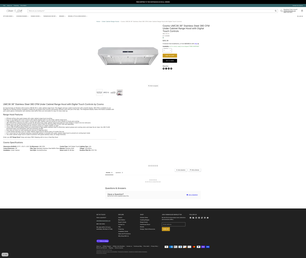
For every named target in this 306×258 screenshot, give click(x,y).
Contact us (129, 246)
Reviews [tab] (108, 172)
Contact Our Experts (298, 5)
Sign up (165, 229)
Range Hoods (35, 16)
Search (120, 217)
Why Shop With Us (123, 236)
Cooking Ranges (21, 16)
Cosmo (167, 36)
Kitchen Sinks (8, 16)
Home (98, 21)
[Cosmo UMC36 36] (99, 92)
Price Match (23, 5)
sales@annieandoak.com (103, 220)
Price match (146, 246)
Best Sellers (121, 220)
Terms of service (119, 248)
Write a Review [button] (195, 170)
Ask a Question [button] (181, 170)
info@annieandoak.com (290, 11)
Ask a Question (193, 195)
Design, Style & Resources (77, 16)
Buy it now (170, 61)
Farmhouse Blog (138, 246)
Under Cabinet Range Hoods (110, 21)
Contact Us (121, 224)
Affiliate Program (107, 246)
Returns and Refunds (101, 248)
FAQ (4, 5)
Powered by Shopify (101, 253)
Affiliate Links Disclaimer (119, 246)
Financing (16, 5)
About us (98, 246)
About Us (9, 5)
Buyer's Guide (122, 222)
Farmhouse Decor (49, 16)
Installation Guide (123, 231)
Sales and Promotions (124, 233)
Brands (62, 16)
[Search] (276, 11)
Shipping (111, 248)
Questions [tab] (118, 172)
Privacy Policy (154, 246)
